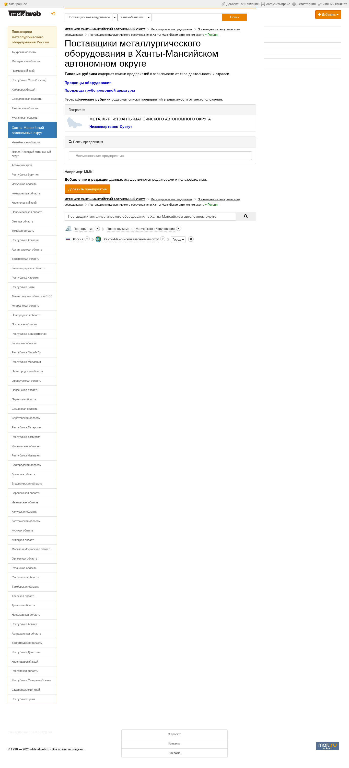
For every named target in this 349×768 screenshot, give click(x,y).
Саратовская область (26, 417)
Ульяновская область (26, 446)
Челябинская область (26, 142)
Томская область (23, 230)
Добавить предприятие (87, 189)
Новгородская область (26, 315)
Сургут (126, 127)
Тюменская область (25, 108)
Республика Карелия (25, 277)
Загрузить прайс (278, 4)
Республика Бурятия (25, 174)
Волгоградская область (27, 642)
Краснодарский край (25, 661)
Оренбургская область (26, 380)
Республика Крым (23, 699)
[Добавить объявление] (223, 4)
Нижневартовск (103, 127)
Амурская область (24, 52)
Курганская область (25, 117)
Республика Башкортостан (29, 333)
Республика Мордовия (26, 361)
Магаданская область (26, 61)
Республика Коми (23, 287)
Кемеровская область (26, 193)
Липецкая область (23, 539)
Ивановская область (25, 502)
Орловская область (24, 558)
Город (177, 239)
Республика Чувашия (26, 455)
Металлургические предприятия (171, 29)
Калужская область (24, 511)
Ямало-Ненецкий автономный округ (31, 153)
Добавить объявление (242, 4)
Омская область (22, 221)
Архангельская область (27, 249)
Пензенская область (25, 389)
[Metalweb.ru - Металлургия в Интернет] (24, 12)
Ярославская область (26, 614)
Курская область (22, 530)
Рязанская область (24, 567)
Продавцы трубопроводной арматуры (100, 90)
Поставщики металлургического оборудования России (30, 37)
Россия (212, 34)
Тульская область (23, 605)
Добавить (328, 14)
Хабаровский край (23, 89)
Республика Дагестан (26, 652)
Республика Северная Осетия (31, 680)
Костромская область (26, 521)
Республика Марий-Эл (26, 352)
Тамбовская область (25, 586)
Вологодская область (25, 258)
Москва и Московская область (31, 549)
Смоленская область (25, 577)
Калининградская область (28, 268)
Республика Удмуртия (26, 436)
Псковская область (24, 324)
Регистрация (306, 4)
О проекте (174, 734)
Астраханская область (26, 633)
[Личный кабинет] (320, 4)
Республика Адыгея (24, 624)
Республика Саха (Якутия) (29, 80)
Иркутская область (24, 183)
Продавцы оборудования (88, 83)
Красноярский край (24, 202)
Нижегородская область (27, 371)
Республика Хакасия (25, 240)
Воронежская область (26, 492)
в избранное (18, 4)
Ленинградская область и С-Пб (32, 296)
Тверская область (23, 596)
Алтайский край (22, 165)
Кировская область (24, 343)
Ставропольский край (26, 689)
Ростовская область (25, 670)
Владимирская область (27, 483)
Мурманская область (25, 305)
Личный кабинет (335, 4)
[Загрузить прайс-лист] (263, 4)
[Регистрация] (294, 4)
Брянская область (23, 474)
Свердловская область (27, 98)
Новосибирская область (27, 212)
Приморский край (23, 70)
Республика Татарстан (26, 427)
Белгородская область (26, 464)
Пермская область (24, 399)
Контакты (174, 743)
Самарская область (25, 408)
